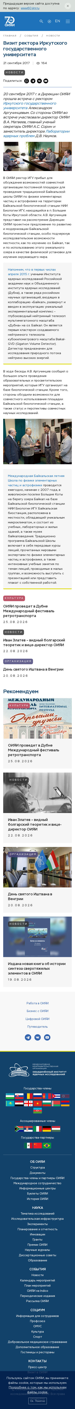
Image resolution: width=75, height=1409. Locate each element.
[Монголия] (47, 1098)
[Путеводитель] (49, 21)
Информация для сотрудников (37, 1316)
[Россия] (38, 1098)
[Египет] (19, 1105)
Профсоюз (37, 1321)
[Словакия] (19, 1098)
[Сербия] (28, 1130)
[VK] (37, 1038)
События (31, 36)
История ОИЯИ (37, 1199)
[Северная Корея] (65, 1098)
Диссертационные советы (37, 1255)
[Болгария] (47, 1105)
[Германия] (47, 1130)
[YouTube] (47, 1038)
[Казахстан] (10, 1105)
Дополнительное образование (37, 1347)
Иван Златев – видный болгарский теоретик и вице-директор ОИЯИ (34, 643)
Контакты (37, 1361)
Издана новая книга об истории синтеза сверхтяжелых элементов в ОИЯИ (37, 968)
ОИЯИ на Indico (37, 1291)
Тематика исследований (37, 1213)
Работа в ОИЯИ (38, 1003)
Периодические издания (37, 1296)
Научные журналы (37, 1250)
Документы (37, 1173)
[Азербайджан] (37, 1112)
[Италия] (38, 1130)
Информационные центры (37, 1188)
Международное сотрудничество (37, 1183)
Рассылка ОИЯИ (37, 1301)
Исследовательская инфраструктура (37, 1219)
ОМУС (37, 1326)
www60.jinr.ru (30, 8)
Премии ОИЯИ (37, 1245)
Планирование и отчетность (38, 1229)
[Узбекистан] (10, 1098)
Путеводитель (37, 1027)
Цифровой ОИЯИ (37, 1019)
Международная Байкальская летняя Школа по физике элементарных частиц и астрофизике (36, 481)
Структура (37, 1167)
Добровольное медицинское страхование (37, 1342)
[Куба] (56, 1098)
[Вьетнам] (38, 1105)
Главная (10, 36)
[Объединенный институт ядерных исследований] (37, 1083)
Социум (37, 1310)
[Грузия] (28, 1105)
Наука (37, 1208)
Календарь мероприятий (37, 1280)
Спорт (37, 1337)
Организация (18, 661)
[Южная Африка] (19, 1130)
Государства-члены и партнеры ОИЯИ (37, 1178)
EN (57, 21)
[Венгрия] (56, 1130)
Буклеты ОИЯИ (37, 1193)
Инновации (37, 1234)
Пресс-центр (37, 1367)
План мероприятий (37, 1285)
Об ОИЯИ (37, 1162)
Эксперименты (37, 1224)
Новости (53, 36)
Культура (14, 598)
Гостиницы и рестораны (37, 1352)
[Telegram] (28, 1038)
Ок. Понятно (37, 1400)
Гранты (37, 1239)
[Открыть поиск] (41, 21)
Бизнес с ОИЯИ (37, 1011)
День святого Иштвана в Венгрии (33, 669)
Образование (37, 1260)
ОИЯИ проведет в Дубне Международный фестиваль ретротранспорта (28, 611)
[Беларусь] (56, 1105)
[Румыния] (28, 1098)
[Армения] (65, 1105)
